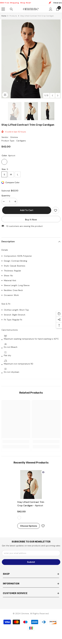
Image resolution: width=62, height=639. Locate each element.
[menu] (3, 9)
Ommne (14, 137)
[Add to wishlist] (55, 210)
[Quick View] (43, 472)
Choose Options (28, 526)
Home (3, 16)
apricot (19, 517)
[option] (31, 58)
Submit (31, 561)
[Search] (11, 9)
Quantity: (6, 195)
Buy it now (31, 219)
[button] (52, 95)
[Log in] (50, 9)
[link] (15, 441)
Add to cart (26, 210)
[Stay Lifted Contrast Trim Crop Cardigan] (31, 484)
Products (13, 16)
